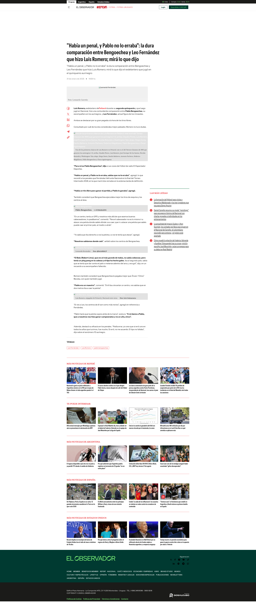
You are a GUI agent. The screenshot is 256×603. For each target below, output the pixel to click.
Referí (103, 571)
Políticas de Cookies (74, 599)
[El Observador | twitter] (171, 559)
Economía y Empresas (143, 571)
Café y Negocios (124, 571)
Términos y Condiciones (111, 599)
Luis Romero (86, 348)
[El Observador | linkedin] (173, 563)
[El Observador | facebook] (175, 559)
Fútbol (112, 7)
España (91, 2)
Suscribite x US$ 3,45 (178, 7)
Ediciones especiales (145, 575)
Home (69, 571)
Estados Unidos (103, 2)
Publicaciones (162, 575)
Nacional (111, 571)
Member (76, 571)
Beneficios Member (90, 571)
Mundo (177, 571)
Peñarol (102, 108)
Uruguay (71, 2)
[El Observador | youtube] (183, 559)
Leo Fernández (73, 348)
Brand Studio (167, 571)
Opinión (103, 575)
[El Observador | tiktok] (188, 559)
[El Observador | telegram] (183, 563)
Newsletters (176, 575)
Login (163, 7)
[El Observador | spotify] (178, 563)
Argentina (82, 2)
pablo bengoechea (101, 348)
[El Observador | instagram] (179, 559)
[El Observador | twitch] (188, 563)
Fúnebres (112, 575)
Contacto (124, 599)
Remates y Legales (126, 575)
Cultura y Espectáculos (77, 575)
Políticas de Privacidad (91, 599)
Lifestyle (94, 575)
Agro (156, 571)
